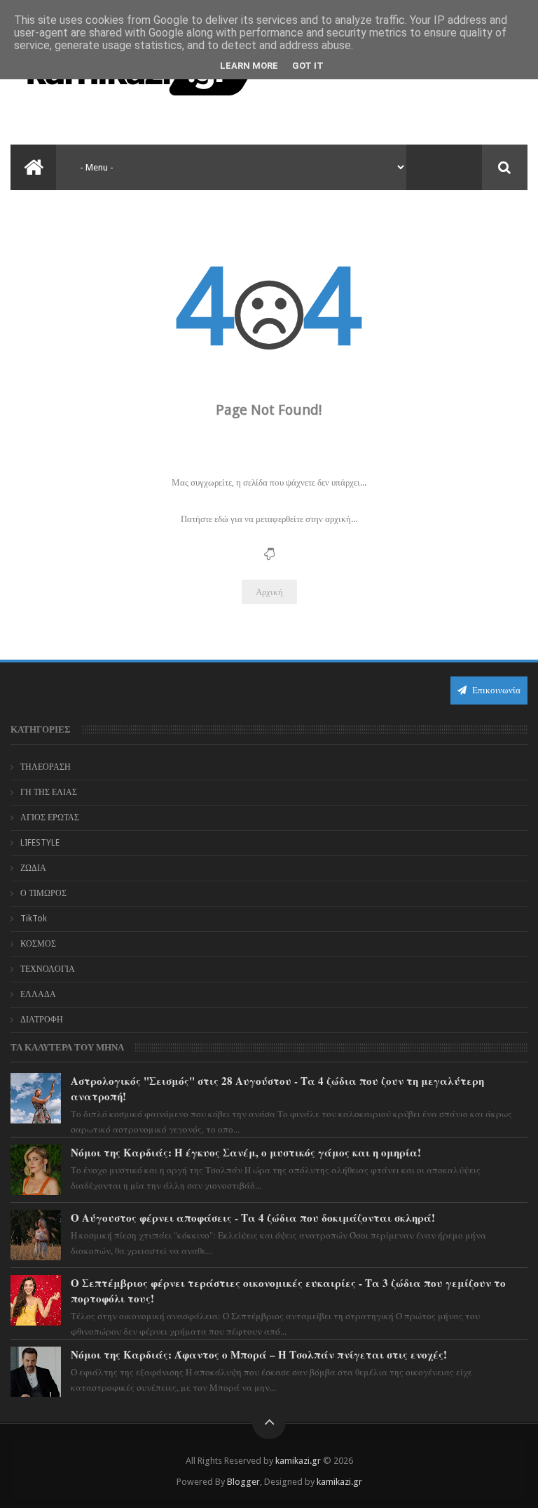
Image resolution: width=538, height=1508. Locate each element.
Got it (308, 65)
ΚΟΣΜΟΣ (38, 944)
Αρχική (269, 592)
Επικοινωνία (495, 690)
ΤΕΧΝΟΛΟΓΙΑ (47, 969)
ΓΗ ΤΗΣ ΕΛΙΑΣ (48, 792)
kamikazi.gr (298, 1460)
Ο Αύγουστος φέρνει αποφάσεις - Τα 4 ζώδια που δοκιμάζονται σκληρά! (253, 1217)
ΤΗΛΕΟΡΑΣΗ (45, 767)
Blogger (243, 1481)
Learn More (249, 65)
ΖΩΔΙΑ (33, 868)
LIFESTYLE (40, 843)
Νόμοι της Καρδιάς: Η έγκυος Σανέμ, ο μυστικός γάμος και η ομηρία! (246, 1152)
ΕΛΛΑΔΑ (38, 994)
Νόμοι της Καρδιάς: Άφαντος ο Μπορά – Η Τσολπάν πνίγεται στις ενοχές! (259, 1354)
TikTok (33, 918)
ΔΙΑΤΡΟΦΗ (41, 1020)
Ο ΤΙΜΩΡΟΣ (43, 893)
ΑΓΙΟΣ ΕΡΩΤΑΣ (49, 817)
